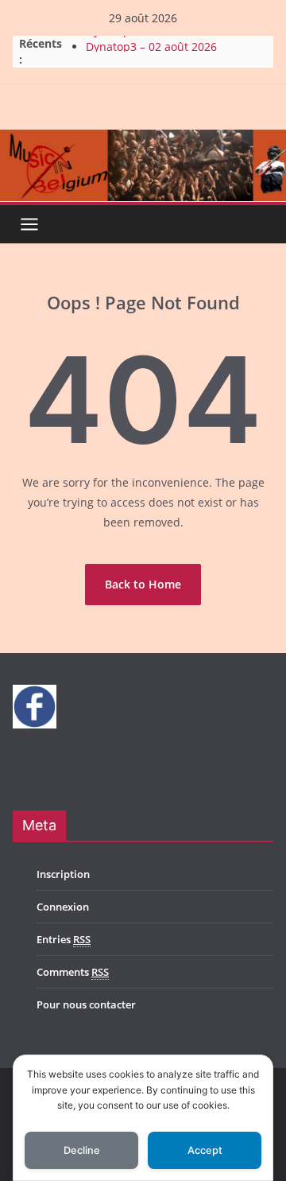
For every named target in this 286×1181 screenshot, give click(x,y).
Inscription (63, 874)
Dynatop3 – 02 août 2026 (151, 51)
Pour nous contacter (86, 1004)
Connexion (63, 906)
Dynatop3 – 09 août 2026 (151, 35)
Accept (204, 1150)
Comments (73, 972)
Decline (82, 1150)
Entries (64, 939)
